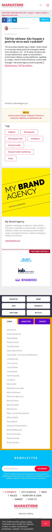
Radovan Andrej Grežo (17, 425)
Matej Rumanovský (15, 388)
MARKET (18, 499)
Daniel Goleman (14, 334)
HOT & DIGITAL (27, 492)
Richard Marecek (14, 430)
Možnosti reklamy (26, 513)
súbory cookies (26, 521)
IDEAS (43, 492)
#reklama (35, 138)
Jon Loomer (12, 363)
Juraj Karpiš (12, 371)
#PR (13, 306)
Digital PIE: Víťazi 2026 (10, 15)
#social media (14, 145)
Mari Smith (11, 384)
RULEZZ (12, 495)
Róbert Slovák (13, 438)
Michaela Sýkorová (15, 396)
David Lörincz (13, 342)
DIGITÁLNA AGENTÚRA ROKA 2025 (14, 13)
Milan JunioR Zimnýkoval (18, 413)
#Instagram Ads (15, 138)
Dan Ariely (11, 330)
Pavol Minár (12, 421)
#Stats (38, 312)
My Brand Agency (14, 221)
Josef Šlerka (12, 367)
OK (45, 523)
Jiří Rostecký (12, 359)
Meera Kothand (13, 392)
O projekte (9, 492)
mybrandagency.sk (12, 240)
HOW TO (31, 499)
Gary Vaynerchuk (14, 350)
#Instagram (29, 132)
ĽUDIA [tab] (9, 321)
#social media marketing (19, 152)
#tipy (10, 158)
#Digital (13, 299)
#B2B (38, 299)
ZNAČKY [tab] (42, 321)
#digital (11, 132)
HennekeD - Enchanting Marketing (22, 355)
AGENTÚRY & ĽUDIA (31, 495)
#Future (14, 312)
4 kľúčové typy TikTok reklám (24, 64)
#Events (38, 306)
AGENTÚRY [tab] (26, 321)
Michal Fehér (12, 400)
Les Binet (11, 380)
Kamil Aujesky (13, 375)
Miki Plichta (12, 409)
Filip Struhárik (13, 346)
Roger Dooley (13, 442)
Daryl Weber (12, 338)
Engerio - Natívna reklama (38, 13)
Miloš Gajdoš (12, 417)
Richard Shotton (14, 434)
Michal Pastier (13, 405)
